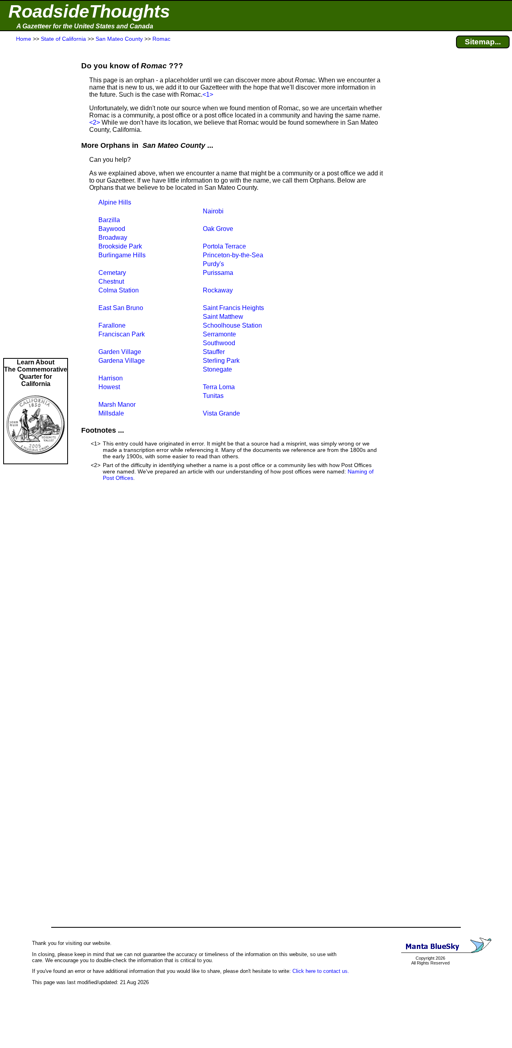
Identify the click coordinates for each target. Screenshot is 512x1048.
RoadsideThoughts (89, 11)
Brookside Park (120, 246)
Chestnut (111, 281)
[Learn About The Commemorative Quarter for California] (36, 459)
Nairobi (213, 211)
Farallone (112, 325)
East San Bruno (120, 307)
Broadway (112, 237)
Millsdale (111, 413)
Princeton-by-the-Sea (233, 255)
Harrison (110, 378)
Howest (109, 387)
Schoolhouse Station (232, 325)
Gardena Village (121, 360)
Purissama (218, 272)
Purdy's (213, 264)
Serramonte (219, 334)
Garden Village (119, 351)
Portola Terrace (224, 246)
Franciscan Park (121, 334)
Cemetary (112, 272)
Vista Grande (221, 413)
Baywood (111, 228)
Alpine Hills (114, 202)
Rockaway (218, 290)
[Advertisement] (36, 200)
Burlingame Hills (122, 255)
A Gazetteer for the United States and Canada (84, 26)
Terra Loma (219, 387)
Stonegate (217, 369)
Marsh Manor (117, 404)
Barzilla (109, 220)
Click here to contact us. (320, 971)
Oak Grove (218, 228)
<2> (94, 122)
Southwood (219, 343)
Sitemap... (483, 42)
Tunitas (213, 395)
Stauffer (214, 351)
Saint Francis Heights (233, 307)
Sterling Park (221, 360)
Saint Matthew (223, 316)
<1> (207, 94)
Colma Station (118, 290)
